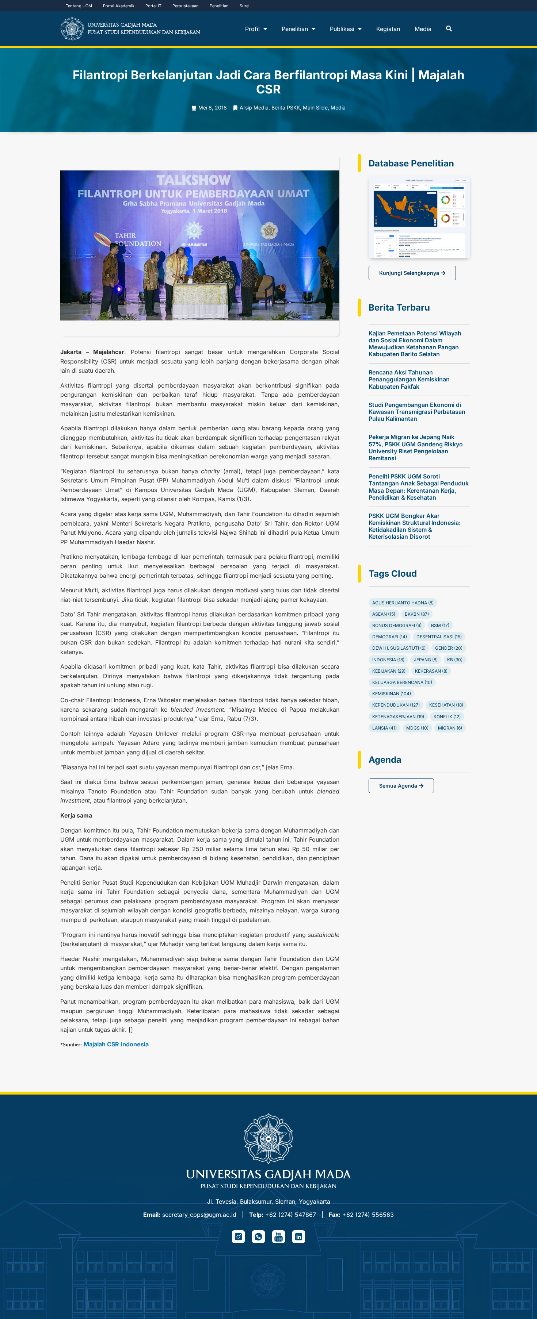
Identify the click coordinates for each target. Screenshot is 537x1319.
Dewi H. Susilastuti (399, 648)
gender (448, 648)
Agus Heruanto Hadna (403, 602)
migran (450, 728)
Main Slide (315, 107)
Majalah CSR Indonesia (116, 1044)
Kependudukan (396, 705)
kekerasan (431, 671)
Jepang (426, 659)
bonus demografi (397, 625)
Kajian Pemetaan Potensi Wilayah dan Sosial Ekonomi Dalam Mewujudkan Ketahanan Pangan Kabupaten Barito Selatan (415, 344)
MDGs (417, 728)
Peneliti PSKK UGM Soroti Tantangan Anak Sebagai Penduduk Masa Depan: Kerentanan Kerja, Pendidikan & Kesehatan (419, 487)
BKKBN (417, 614)
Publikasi (342, 28)
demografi (389, 636)
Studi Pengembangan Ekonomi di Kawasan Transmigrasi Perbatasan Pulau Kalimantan (417, 411)
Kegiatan (388, 28)
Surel (245, 5)
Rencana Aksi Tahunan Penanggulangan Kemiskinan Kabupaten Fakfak (409, 379)
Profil (252, 28)
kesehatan (446, 705)
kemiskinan (391, 693)
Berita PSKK (285, 107)
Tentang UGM (79, 5)
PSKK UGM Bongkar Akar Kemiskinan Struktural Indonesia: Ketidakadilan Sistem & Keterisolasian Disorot (415, 526)
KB (454, 659)
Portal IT (153, 5)
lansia (384, 728)
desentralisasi (439, 636)
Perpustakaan (185, 5)
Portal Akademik (118, 5)
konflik (447, 716)
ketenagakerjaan (398, 716)
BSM (440, 625)
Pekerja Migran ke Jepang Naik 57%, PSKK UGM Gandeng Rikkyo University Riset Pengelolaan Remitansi (416, 447)
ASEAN (383, 614)
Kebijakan (388, 671)
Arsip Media (254, 107)
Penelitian (219, 5)
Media (423, 28)
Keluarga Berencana (402, 682)
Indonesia (388, 659)
